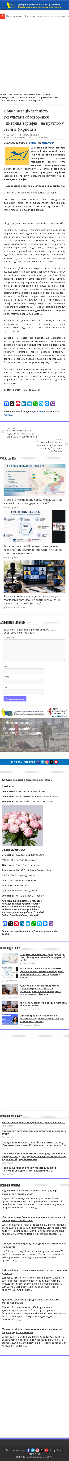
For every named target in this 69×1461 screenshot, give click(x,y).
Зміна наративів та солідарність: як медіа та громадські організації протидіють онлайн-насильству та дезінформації (32, 600)
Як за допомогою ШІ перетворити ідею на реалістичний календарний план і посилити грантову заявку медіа (33, 550)
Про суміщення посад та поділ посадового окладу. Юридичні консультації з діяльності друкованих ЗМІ (34, 1144)
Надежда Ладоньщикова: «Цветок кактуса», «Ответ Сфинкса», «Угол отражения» (23, 432)
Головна (7, 94)
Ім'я (6, 666)
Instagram (47, 142)
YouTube (8, 414)
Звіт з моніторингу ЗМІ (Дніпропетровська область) (33, 1122)
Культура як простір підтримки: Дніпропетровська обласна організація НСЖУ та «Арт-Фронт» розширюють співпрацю (40, 990)
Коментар (10, 637)
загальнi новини (32, 94)
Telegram (32, 142)
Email (6, 676)
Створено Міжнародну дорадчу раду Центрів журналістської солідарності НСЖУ (33, 501)
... (36, 1207)
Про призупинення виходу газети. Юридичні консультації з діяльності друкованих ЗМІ (29, 1169)
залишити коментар (16, 137)
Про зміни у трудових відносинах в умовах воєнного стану (34, 1132)
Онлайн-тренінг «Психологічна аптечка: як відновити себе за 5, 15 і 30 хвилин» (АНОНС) (42, 1018)
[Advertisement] (34, 55)
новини (18, 94)
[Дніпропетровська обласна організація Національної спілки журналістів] (34, 5)
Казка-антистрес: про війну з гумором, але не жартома (43, 1004)
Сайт (6, 687)
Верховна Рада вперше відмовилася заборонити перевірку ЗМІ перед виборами (48, 445)
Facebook (40, 411)
